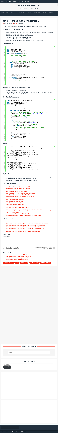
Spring (12, 12)
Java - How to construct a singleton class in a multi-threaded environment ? (12, 248)
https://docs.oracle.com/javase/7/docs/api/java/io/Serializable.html (23, 222)
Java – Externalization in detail (13, 202)
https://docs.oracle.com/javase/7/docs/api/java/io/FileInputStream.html (24, 230)
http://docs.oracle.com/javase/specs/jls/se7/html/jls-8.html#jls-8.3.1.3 (23, 231)
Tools (29, 12)
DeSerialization (9, 262)
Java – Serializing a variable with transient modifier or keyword (21, 196)
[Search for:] (29, 352)
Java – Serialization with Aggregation (15, 199)
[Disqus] (29, 286)
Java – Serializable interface (13, 190)
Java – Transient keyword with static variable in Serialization (20, 193)
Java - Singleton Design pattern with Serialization (44, 248)
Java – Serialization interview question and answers (19, 258)
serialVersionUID (45, 262)
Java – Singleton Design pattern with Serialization (18, 207)
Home (2, 1)
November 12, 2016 (8, 23)
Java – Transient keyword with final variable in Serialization (20, 194)
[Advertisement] (29, 241)
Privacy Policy (16, 1)
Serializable (24, 262)
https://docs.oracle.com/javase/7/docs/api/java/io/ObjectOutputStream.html (25, 225)
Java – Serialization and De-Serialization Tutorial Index (19, 186)
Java (7, 12)
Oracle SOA (37, 12)
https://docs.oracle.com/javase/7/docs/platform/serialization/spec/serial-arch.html (27, 223)
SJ (14, 23)
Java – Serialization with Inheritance (14, 201)
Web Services (21, 12)
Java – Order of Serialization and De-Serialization (18, 198)
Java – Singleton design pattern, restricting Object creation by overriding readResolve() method (29, 210)
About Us (8, 1)
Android (51, 12)
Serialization (20, 23)
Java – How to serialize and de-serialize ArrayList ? (18, 213)
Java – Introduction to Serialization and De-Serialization (19, 188)
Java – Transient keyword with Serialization (16, 191)
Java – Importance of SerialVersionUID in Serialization (19, 206)
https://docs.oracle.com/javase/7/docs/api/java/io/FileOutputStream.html (25, 228)
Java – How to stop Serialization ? (14, 212)
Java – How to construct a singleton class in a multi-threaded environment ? (24, 209)
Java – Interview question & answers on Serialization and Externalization (23, 215)
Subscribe (7, 367)
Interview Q (4, 15)
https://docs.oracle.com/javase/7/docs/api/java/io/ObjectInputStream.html (25, 226)
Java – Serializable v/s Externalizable (15, 204)
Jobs (10, 15)
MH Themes (23, 431)
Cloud (44, 12)
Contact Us (25, 1)
